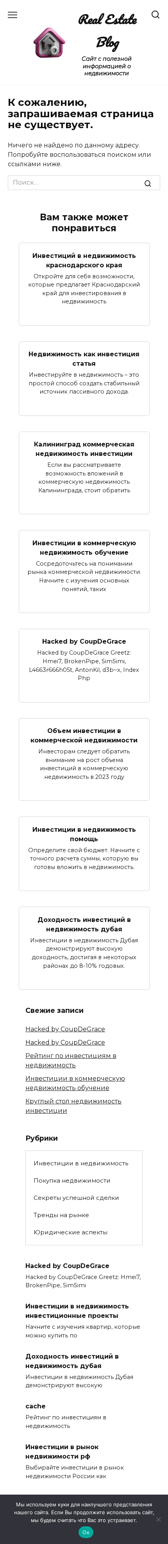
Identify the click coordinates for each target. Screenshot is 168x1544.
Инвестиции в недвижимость (81, 1163)
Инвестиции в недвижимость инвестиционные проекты (77, 1311)
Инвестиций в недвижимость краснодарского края (84, 260)
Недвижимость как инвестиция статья (84, 358)
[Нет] (158, 1519)
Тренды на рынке (61, 1215)
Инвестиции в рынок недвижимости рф (61, 1451)
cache (35, 1406)
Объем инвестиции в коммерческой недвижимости (84, 735)
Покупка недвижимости (72, 1180)
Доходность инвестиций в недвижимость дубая (84, 924)
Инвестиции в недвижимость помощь (84, 834)
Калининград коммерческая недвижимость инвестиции (84, 449)
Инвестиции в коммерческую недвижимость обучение (84, 547)
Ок (85, 1532)
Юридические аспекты (70, 1232)
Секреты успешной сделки (76, 1197)
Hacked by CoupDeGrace (84, 641)
